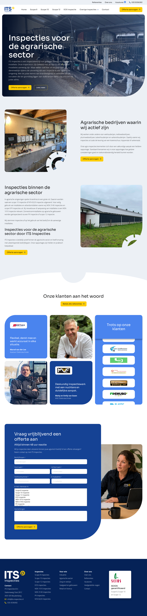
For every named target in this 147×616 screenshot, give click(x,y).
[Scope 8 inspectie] (50, 490)
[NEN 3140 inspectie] (50, 502)
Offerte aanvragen (24, 527)
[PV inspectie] (50, 504)
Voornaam (18, 467)
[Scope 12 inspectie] (50, 495)
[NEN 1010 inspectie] (50, 499)
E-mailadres (56, 477)
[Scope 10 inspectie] (50, 493)
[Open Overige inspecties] (97, 9)
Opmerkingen (19, 509)
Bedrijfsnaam (20, 457)
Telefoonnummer (21, 477)
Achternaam (56, 467)
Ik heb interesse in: (21, 486)
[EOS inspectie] (50, 497)
